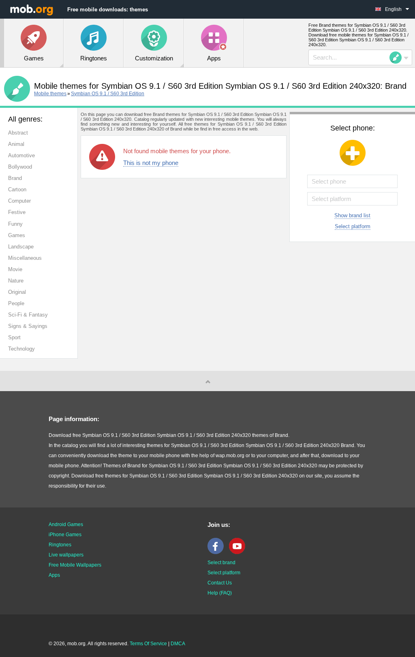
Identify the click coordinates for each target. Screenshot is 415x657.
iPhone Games (65, 534)
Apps (54, 575)
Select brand (221, 562)
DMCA (178, 643)
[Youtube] (239, 552)
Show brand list (352, 215)
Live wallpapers (66, 555)
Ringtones (60, 545)
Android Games (66, 524)
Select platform (352, 226)
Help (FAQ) (220, 593)
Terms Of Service (148, 643)
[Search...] (398, 57)
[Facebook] (218, 552)
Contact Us (220, 583)
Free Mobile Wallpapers (75, 565)
